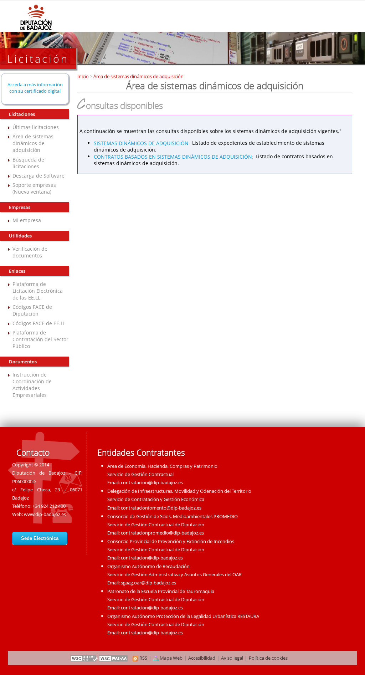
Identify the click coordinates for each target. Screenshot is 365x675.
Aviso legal (232, 658)
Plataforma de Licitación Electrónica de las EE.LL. (37, 291)
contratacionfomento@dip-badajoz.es (161, 508)
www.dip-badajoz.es (45, 514)
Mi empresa (26, 220)
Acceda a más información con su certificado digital (35, 87)
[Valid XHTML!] (84, 658)
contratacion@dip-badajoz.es (152, 482)
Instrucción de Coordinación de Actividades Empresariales (32, 384)
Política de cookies (268, 658)
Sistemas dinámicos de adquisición (141, 142)
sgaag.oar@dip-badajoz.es (148, 582)
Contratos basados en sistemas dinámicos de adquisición (173, 156)
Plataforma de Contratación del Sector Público (40, 339)
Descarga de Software (38, 175)
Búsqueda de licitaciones (28, 163)
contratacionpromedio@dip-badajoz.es (162, 533)
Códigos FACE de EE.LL (39, 323)
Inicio (83, 76)
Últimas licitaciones (35, 127)
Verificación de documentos (29, 252)
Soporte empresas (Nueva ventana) (34, 188)
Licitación (38, 59)
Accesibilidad (201, 658)
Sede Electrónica (39, 538)
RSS (142, 658)
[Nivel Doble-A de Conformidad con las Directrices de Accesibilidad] (113, 658)
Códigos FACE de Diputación (32, 310)
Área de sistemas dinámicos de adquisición (32, 143)
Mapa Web (170, 658)
